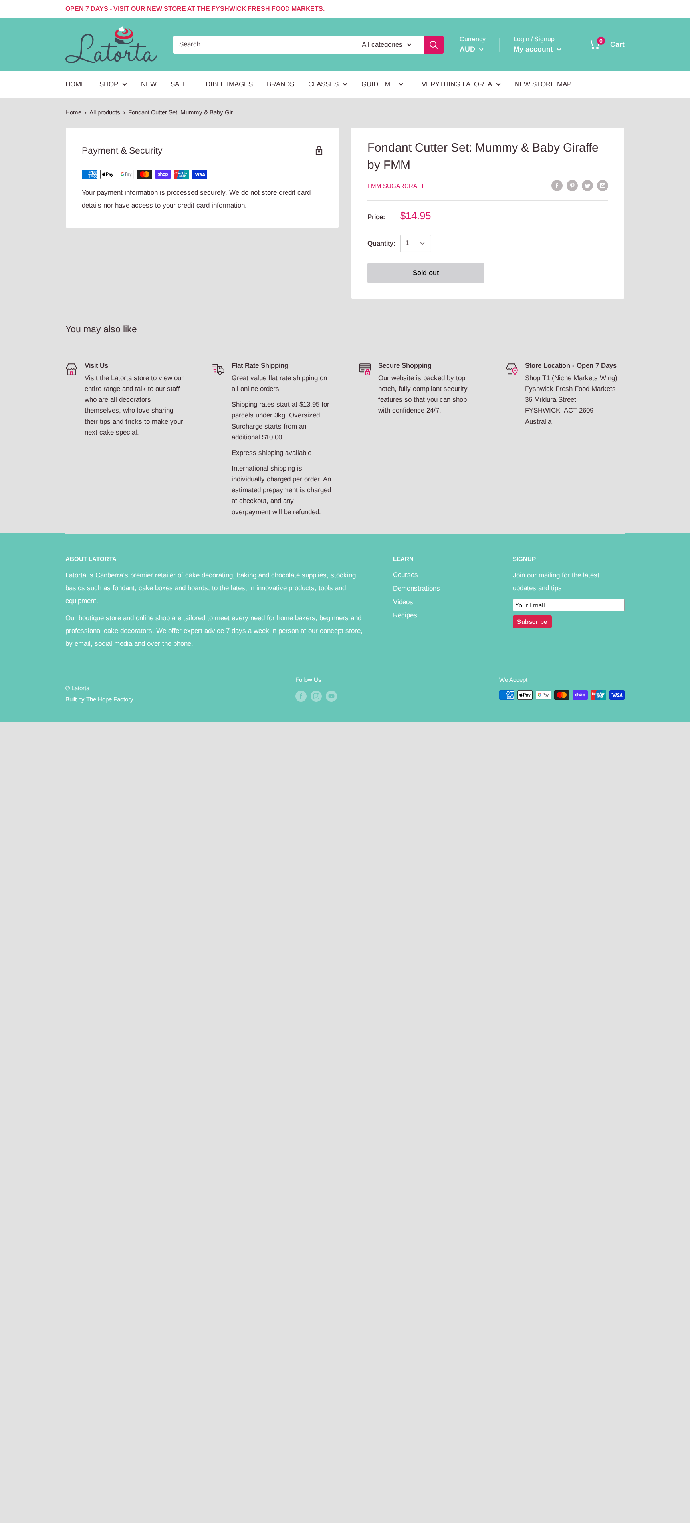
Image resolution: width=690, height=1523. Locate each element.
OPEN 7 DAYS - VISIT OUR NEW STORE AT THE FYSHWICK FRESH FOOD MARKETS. (195, 8)
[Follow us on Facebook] (301, 696)
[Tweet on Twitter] (587, 185)
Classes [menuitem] (323, 84)
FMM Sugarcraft (395, 185)
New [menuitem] (149, 84)
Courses (405, 575)
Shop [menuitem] (108, 84)
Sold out (426, 273)
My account (534, 49)
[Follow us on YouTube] (331, 696)
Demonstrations (416, 588)
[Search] (434, 44)
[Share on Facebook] (557, 185)
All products (104, 112)
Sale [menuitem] (179, 84)
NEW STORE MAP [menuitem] (543, 84)
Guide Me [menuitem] (378, 84)
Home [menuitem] (75, 84)
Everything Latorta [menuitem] (454, 84)
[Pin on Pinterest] (572, 185)
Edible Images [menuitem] (227, 84)
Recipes (405, 615)
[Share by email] (602, 185)
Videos (403, 602)
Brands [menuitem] (280, 84)
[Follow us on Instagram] (316, 696)
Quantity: (381, 243)
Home (73, 112)
